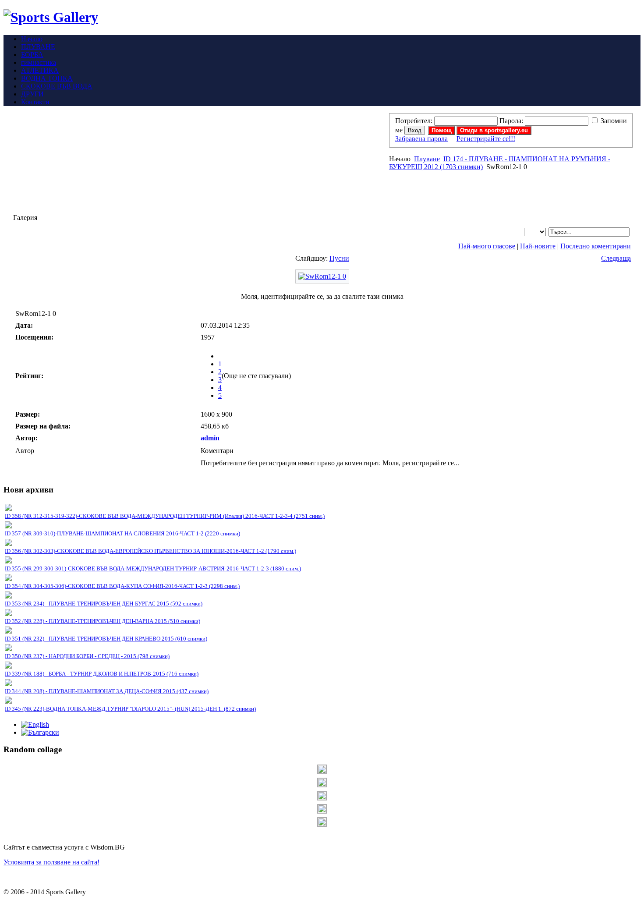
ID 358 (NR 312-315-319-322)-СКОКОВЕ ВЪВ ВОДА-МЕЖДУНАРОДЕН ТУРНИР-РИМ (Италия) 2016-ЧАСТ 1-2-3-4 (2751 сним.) (165, 516)
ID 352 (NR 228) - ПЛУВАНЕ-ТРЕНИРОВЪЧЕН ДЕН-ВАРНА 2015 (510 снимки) (102, 621)
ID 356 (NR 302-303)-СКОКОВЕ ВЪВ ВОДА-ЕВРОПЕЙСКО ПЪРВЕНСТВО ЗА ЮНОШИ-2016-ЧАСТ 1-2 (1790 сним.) (150, 551)
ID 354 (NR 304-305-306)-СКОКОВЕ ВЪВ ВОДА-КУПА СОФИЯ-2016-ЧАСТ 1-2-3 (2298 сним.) (122, 586)
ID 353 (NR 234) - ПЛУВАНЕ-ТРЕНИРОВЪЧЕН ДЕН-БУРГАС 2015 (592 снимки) (103, 603)
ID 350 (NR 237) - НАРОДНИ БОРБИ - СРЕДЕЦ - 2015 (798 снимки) (87, 656)
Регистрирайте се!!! (485, 138)
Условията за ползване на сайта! (51, 862)
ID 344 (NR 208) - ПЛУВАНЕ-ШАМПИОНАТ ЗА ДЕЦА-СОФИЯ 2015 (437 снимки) (107, 691)
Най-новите (538, 246)
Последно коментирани (595, 246)
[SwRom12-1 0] (322, 276)
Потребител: (413, 120)
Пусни (339, 258)
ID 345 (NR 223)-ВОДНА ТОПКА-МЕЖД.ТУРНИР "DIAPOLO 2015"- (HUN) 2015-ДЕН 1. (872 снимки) (130, 708)
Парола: (511, 120)
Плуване (427, 159)
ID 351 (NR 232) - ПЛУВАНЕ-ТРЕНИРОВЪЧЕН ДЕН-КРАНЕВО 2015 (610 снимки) (106, 638)
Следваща (616, 258)
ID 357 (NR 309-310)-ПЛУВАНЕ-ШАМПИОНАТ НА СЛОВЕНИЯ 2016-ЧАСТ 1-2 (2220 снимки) (122, 533)
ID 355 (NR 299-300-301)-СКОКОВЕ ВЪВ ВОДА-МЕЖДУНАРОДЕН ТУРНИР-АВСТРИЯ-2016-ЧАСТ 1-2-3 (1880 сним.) (153, 568)
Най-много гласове (486, 246)
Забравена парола (421, 138)
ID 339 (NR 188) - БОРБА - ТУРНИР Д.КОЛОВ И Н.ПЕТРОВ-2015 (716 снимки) (101, 673)
